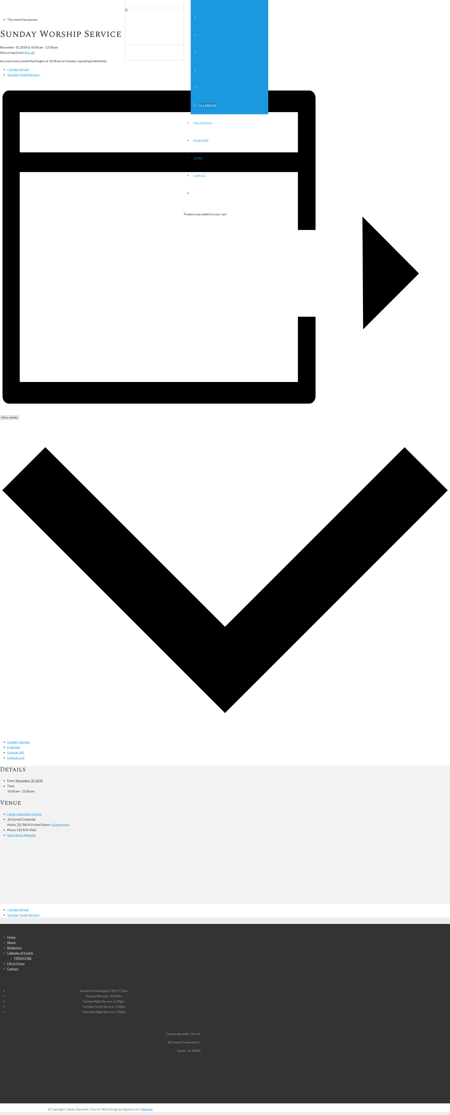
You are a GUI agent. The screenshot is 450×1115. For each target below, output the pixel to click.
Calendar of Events (20, 953)
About (11, 942)
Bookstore (14, 948)
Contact (12, 969)
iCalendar (13, 747)
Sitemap (147, 1109)
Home (11, 937)
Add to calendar (9, 417)
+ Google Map (59, 825)
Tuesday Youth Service (23, 75)
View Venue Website (21, 835)
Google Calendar (18, 742)
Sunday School (18, 69)
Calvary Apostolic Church (24, 814)
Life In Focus (16, 963)
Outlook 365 (15, 752)
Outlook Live (16, 758)
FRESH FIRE (23, 958)
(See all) (29, 52)
